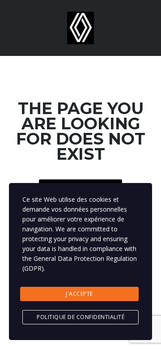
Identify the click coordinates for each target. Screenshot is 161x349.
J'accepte (79, 294)
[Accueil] (80, 27)
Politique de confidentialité (80, 317)
